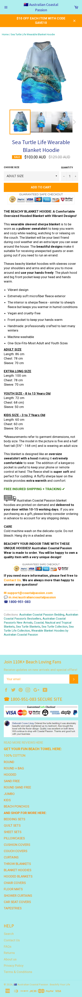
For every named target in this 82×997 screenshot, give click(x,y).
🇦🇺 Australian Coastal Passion (41, 7)
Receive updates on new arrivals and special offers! (40, 670)
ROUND (9, 762)
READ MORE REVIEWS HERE (23, 742)
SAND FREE (12, 781)
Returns (9, 953)
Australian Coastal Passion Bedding (41, 614)
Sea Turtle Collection (55, 626)
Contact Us (12, 580)
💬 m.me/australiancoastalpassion (30, 597)
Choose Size (11, 167)
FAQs (7, 946)
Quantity (67, 167)
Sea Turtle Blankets (28, 626)
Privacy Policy (13, 965)
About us (10, 959)
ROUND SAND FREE (17, 787)
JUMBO (9, 794)
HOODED (10, 774)
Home (5, 34)
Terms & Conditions (18, 972)
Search (9, 934)
